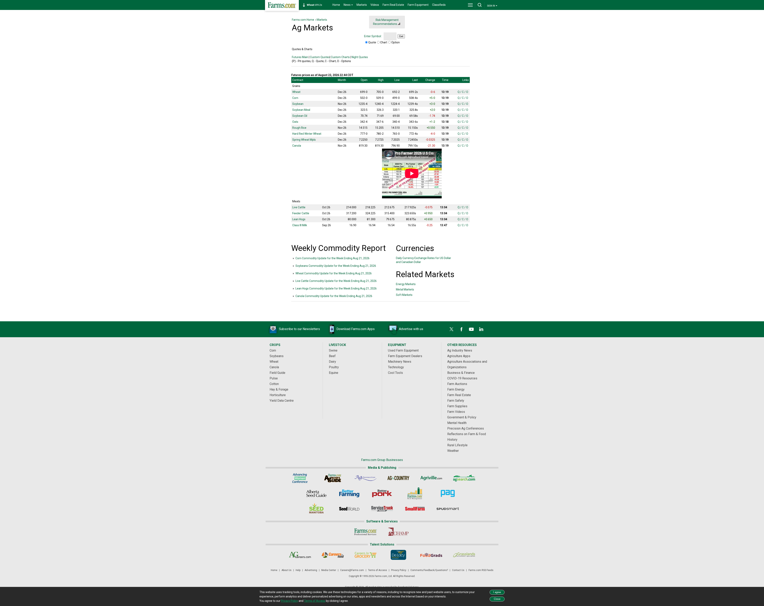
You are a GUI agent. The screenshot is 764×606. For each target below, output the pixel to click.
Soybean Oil (299, 115)
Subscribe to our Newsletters (299, 329)
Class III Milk (299, 225)
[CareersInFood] (332, 555)
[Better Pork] (382, 493)
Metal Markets (405, 289)
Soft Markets (404, 294)
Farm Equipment (418, 4)
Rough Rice (299, 127)
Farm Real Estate (393, 4)
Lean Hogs (298, 219)
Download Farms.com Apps (355, 329)
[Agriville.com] (431, 478)
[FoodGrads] (431, 555)
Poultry (334, 367)
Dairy (332, 361)
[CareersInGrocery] (365, 555)
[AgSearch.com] (464, 478)
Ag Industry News (459, 350)
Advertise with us (411, 329)
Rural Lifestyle (457, 445)
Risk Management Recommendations (386, 21)
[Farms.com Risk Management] (414, 493)
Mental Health (457, 423)
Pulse (274, 378)
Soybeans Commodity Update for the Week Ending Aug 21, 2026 (335, 265)
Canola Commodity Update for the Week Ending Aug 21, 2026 (333, 296)
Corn (295, 97)
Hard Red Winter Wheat (306, 133)
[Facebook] (461, 329)
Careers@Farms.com (352, 570)
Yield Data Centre (282, 400)
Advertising (311, 570)
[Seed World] (349, 509)
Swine (333, 350)
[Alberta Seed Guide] (316, 493)
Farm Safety (455, 400)
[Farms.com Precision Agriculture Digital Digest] (447, 493)
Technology (396, 367)
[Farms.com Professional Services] (365, 532)
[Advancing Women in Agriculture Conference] (299, 478)
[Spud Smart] (447, 509)
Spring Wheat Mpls (304, 139)
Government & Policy (461, 417)
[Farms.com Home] (282, 5)
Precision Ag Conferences (465, 428)
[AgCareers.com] (299, 555)
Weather (453, 451)
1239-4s (316, 5)
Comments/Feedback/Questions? (429, 570)
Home (336, 4)
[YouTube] (471, 329)
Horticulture (278, 395)
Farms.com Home (303, 19)
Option (395, 42)
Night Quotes (360, 57)
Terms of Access (377, 570)
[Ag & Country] (398, 478)
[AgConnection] (365, 478)
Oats (295, 121)
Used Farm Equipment (403, 350)
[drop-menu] (470, 5)
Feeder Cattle (300, 213)
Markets (362, 4)
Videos (374, 4)
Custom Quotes (320, 57)
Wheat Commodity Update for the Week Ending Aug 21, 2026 (333, 273)
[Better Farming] (349, 493)
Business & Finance (461, 373)
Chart (383, 42)
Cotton (274, 384)
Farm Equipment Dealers (405, 356)
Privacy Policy (398, 570)
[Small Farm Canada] (414, 509)
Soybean (297, 103)
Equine (333, 373)
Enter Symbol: (373, 36)
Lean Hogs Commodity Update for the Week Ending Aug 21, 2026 (336, 288)
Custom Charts (340, 57)
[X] (451, 329)
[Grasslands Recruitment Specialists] (464, 555)
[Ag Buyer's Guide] (332, 478)
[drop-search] (480, 5)
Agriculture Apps (458, 356)
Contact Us (458, 570)
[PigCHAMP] (398, 532)
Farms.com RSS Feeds (481, 570)
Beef (332, 356)
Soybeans (277, 356)
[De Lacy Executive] (398, 555)
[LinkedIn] (481, 329)
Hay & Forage (279, 389)
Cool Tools (395, 373)
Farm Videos (456, 412)
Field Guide (277, 373)
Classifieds (439, 4)
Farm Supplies (457, 406)
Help (298, 570)
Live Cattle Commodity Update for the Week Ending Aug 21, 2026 (336, 281)
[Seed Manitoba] (316, 509)
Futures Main (300, 57)
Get (401, 36)
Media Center (328, 570)
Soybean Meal (301, 109)
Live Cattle (298, 207)
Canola (296, 145)
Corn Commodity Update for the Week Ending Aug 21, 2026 (332, 258)
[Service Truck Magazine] (382, 509)
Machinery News (399, 361)
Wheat (296, 92)
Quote (372, 42)
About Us (286, 570)
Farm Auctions (457, 384)
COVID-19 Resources (462, 378)
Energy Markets (406, 284)
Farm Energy (456, 389)
